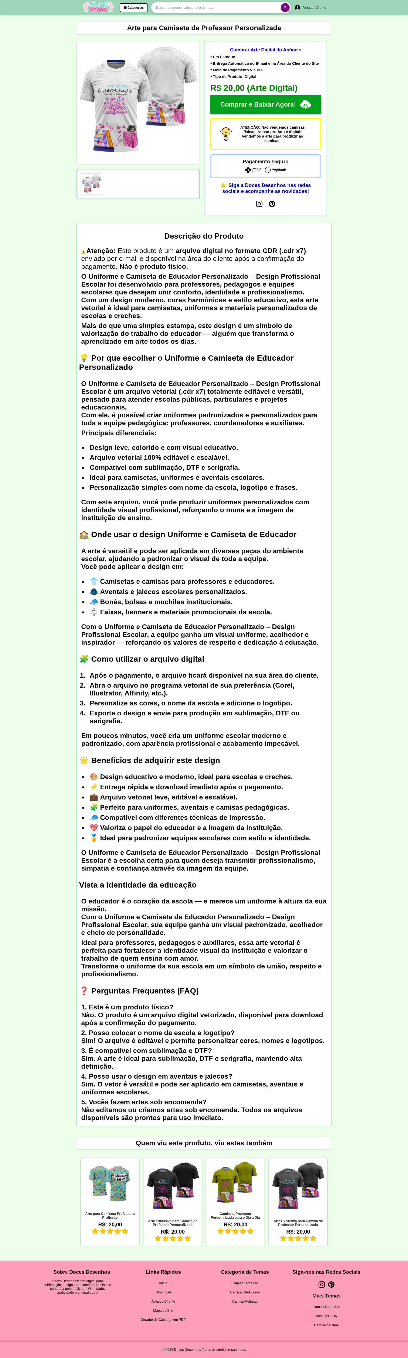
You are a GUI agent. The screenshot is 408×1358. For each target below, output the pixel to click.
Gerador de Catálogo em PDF (163, 1319)
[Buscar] (285, 7)
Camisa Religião (245, 1301)
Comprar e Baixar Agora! (258, 104)
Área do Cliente (163, 1301)
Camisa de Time (326, 1325)
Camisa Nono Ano (326, 1307)
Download (163, 1292)
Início (163, 1283)
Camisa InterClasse (245, 1292)
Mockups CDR (326, 1316)
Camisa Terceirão (245, 1283)
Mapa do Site (163, 1310)
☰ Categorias (134, 7)
